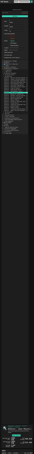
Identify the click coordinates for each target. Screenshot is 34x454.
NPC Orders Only (8, 55)
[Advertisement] (17, 7)
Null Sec (12, 36)
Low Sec (12, 38)
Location (6, 48)
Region (6, 50)
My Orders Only (7, 57)
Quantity (6, 26)
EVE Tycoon (4, 2)
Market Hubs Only (8, 52)
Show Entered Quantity (9, 33)
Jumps (6, 30)
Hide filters (14, 16)
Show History (16, 435)
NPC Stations (13, 43)
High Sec (12, 40)
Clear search (25, 12)
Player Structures (14, 45)
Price (5, 21)
